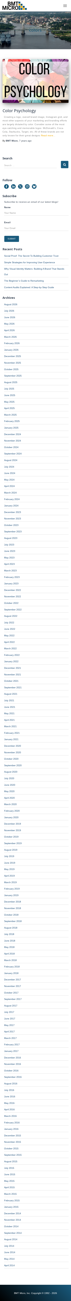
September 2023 (13, 531)
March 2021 (10, 726)
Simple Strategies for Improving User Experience (29, 262)
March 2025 (10, 414)
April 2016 (9, 1109)
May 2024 (9, 479)
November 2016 (12, 1064)
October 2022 (11, 603)
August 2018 (10, 927)
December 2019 (12, 823)
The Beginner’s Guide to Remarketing (24, 280)
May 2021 (9, 713)
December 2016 (12, 1057)
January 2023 (11, 583)
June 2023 (9, 551)
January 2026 (11, 349)
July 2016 (9, 1090)
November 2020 (12, 752)
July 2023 (9, 544)
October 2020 (11, 759)
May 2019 (9, 869)
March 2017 (10, 1038)
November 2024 (12, 440)
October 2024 (11, 447)
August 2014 (10, 1239)
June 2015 (9, 1174)
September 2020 (13, 765)
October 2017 (11, 992)
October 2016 (11, 1070)
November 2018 (12, 908)
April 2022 (9, 642)
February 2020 (12, 810)
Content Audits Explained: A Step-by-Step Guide (29, 287)
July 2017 (9, 1012)
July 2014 (9, 1246)
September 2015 (13, 1155)
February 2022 (12, 655)
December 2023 (12, 512)
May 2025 (9, 401)
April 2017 (9, 1031)
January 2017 (11, 1051)
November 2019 (12, 830)
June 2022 (9, 629)
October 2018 (11, 914)
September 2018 (13, 921)
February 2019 (12, 888)
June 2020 (9, 785)
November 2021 (12, 674)
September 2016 (13, 1077)
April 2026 (9, 330)
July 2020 (9, 778)
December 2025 (12, 356)
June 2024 (9, 473)
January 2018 (11, 973)
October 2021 (11, 681)
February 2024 (12, 499)
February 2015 (12, 1200)
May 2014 (9, 1259)
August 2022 (10, 616)
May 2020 (9, 791)
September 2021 (13, 687)
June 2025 (9, 395)
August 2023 (10, 538)
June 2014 (9, 1252)
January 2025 (11, 427)
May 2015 (9, 1181)
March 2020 (10, 804)
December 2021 (12, 668)
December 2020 (12, 746)
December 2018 (12, 901)
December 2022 (12, 590)
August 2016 (10, 1083)
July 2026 (9, 310)
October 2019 (11, 836)
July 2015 (9, 1168)
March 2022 (10, 648)
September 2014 (13, 1233)
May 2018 (9, 947)
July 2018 (9, 934)
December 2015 (12, 1135)
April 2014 (9, 1265)
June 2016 (9, 1096)
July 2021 (9, 700)
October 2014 (11, 1226)
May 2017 (9, 1025)
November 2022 (12, 596)
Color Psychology (19, 110)
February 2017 (12, 1044)
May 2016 (9, 1103)
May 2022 (9, 635)
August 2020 (10, 771)
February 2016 (12, 1122)
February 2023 (12, 577)
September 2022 (13, 609)
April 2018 (9, 953)
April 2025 (9, 408)
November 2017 (12, 986)
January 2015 (11, 1207)
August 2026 (10, 304)
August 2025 (10, 382)
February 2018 (12, 966)
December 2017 (12, 979)
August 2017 (10, 1005)
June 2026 (9, 317)
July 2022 (9, 622)
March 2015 (10, 1194)
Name (7, 207)
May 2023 (9, 557)
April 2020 (9, 798)
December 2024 (12, 434)
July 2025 (9, 388)
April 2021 (9, 720)
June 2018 (9, 940)
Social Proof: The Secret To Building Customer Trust (31, 256)
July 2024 (9, 466)
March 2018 (10, 960)
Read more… (48, 135)
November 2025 (12, 362)
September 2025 (13, 375)
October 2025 (11, 369)
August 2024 (10, 460)
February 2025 (12, 421)
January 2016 (11, 1129)
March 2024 (10, 492)
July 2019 (9, 856)
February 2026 (12, 343)
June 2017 (9, 1018)
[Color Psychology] (35, 81)
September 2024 (13, 453)
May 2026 (9, 323)
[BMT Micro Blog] (15, 6)
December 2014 (12, 1213)
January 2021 (11, 739)
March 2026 (10, 337)
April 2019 (9, 875)
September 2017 (13, 999)
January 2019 (11, 895)
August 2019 (10, 850)
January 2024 (11, 505)
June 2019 (9, 862)
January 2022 (11, 661)
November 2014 (12, 1220)
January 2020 (11, 817)
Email (7, 222)
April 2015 (9, 1187)
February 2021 (12, 733)
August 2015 (10, 1161)
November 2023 (12, 518)
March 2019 (10, 882)
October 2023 (11, 525)
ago (25, 140)
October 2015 (11, 1148)
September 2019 (13, 843)
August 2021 (10, 694)
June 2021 (9, 707)
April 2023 (9, 564)
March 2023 (10, 570)
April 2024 (9, 486)
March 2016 (10, 1116)
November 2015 (12, 1142)
